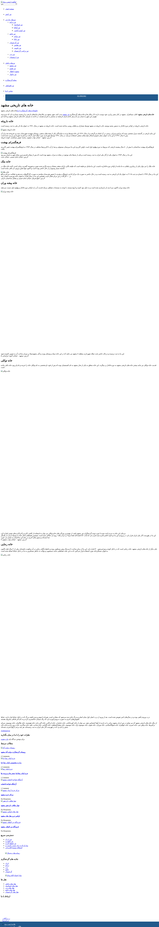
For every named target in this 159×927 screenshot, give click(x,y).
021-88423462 (81, 96)
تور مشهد (13, 66)
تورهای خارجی (10, 20)
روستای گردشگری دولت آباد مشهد (13, 752)
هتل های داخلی (10, 884)
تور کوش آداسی (19, 30)
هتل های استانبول (11, 886)
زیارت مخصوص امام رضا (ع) (11, 763)
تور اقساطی (9, 86)
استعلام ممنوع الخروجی (13, 848)
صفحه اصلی (9, 9)
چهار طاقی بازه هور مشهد (10, 805)
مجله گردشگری (11, 80)
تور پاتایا (16, 39)
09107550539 (7, 910)
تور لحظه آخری (10, 843)
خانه (36, 111)
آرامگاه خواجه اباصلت (8, 784)
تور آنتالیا (17, 28)
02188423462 (7, 901)
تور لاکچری (9, 841)
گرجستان (8, 872)
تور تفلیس (17, 45)
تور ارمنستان (14, 57)
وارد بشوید (4, 739)
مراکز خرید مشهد (7, 795)
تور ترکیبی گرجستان (21, 51)
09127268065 (7, 908)
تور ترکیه (13, 22)
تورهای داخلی (10, 63)
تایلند (7, 870)
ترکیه (7, 865)
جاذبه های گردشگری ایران (26, 111)
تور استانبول (18, 25)
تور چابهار (13, 74)
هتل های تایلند (10, 890)
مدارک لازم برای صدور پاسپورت (16, 845)
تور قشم (13, 68)
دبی (6, 867)
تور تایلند (12, 34)
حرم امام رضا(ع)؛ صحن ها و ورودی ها (14, 773)
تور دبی (12, 54)
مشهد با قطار (14, 71)
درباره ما (5, 920)
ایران (7, 863)
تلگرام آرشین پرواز (9, 924)
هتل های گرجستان (11, 892)
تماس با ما (9, 91)
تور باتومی (17, 48)
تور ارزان (8, 839)
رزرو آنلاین (6, 918)
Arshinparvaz (5, 731)
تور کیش (8, 14)
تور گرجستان (14, 43)
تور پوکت (17, 36)
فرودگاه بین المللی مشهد (10, 827)
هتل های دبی (9, 888)
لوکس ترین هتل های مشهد (10, 816)
